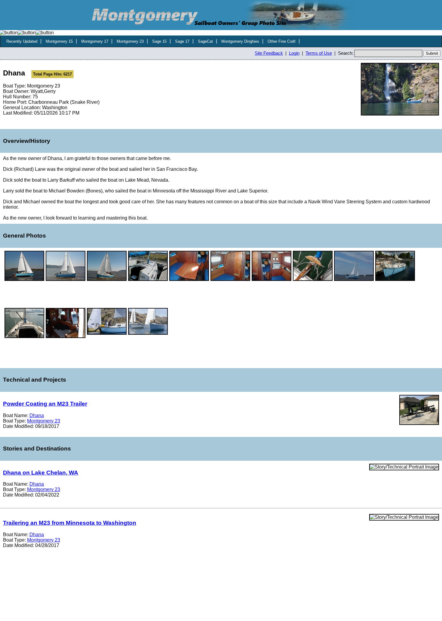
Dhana (36, 415)
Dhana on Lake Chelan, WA (40, 472)
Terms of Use (318, 53)
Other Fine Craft (282, 41)
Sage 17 (182, 41)
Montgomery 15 (59, 41)
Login (294, 53)
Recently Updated (21, 41)
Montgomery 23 (130, 41)
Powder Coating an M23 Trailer (45, 404)
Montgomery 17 (94, 41)
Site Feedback (269, 53)
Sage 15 (159, 41)
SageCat (205, 41)
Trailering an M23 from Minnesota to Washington (69, 523)
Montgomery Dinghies (240, 41)
